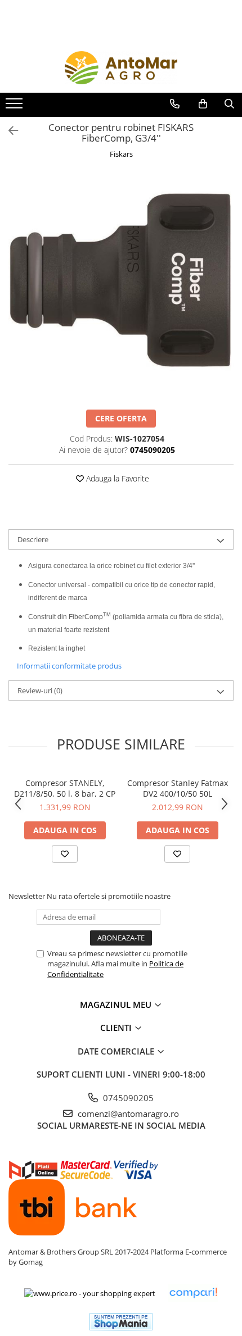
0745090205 (127, 1097)
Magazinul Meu (117, 1004)
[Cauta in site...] (229, 104)
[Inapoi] (8, 130)
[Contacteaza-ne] (174, 104)
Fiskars (121, 154)
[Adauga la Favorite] (65, 854)
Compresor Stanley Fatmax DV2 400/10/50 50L (177, 788)
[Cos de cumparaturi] (203, 104)
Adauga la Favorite (116, 478)
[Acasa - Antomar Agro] (121, 67)
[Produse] (15, 106)
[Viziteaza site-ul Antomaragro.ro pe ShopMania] (121, 1321)
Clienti (117, 1027)
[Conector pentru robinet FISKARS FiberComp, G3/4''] (121, 286)
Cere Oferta (121, 418)
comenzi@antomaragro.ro (127, 1113)
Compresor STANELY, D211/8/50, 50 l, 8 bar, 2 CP (64, 788)
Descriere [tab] (32, 539)
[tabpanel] (121, 286)
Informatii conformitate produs (69, 666)
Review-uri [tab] (39, 690)
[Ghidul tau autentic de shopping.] (193, 1293)
